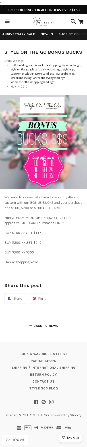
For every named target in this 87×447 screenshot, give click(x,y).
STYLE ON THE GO (34, 415)
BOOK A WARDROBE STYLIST (43, 354)
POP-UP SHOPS (43, 361)
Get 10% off (15, 440)
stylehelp (68, 69)
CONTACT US (43, 381)
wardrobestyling (21, 78)
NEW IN (47, 34)
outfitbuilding (19, 65)
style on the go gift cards (26, 69)
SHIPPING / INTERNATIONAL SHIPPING (44, 368)
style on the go (71, 65)
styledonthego (52, 69)
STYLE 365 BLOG (43, 388)
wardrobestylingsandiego (49, 78)
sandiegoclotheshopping (45, 65)
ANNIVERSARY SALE (18, 34)
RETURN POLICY (43, 375)
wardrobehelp (65, 74)
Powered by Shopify (65, 415)
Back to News (45, 326)
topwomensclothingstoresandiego (32, 74)
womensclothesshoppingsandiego (32, 82)
